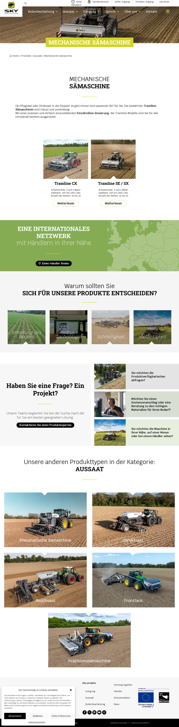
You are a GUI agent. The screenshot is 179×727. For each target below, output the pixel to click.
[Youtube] (99, 712)
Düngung (89, 11)
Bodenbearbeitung (41, 11)
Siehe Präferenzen (61, 716)
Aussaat (68, 11)
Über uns (130, 11)
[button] (70, 690)
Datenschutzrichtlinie (36, 722)
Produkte (26, 55)
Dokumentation (122, 697)
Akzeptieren (15, 716)
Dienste (110, 11)
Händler (118, 691)
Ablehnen (38, 716)
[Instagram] (104, 712)
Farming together (123, 684)
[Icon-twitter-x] (89, 712)
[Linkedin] (94, 712)
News (116, 704)
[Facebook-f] (85, 712)
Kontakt (151, 11)
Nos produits (89, 683)
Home (16, 55)
